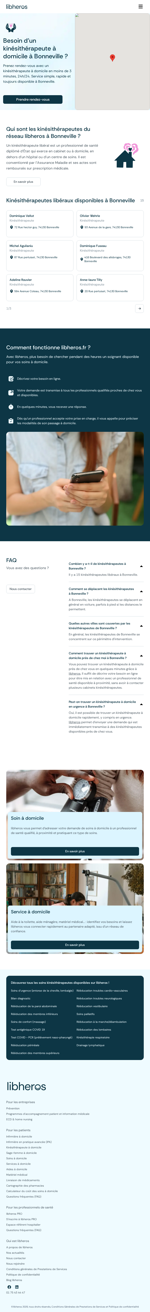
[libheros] (16, 6)
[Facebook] (9, 1287)
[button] (112, 58)
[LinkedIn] (17, 1287)
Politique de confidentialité (124, 1306)
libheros (74, 674)
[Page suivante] (139, 308)
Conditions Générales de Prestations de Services (79, 1306)
